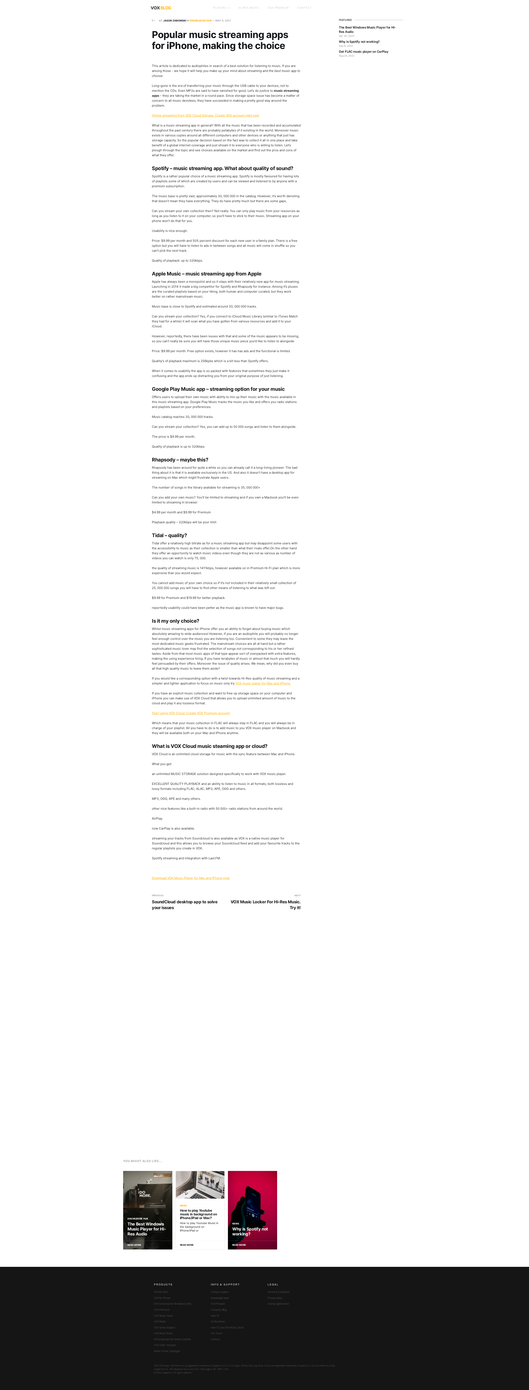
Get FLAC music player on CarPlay (363, 52)
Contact (304, 8)
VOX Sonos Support (164, 1327)
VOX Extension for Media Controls (172, 1339)
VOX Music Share (163, 1333)
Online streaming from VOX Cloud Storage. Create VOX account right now (205, 115)
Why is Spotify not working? (359, 42)
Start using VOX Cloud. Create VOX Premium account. (191, 713)
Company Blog (218, 1309)
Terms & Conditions (279, 1292)
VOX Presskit (218, 1303)
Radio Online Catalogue (167, 1351)
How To (215, 1315)
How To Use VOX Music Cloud (227, 1327)
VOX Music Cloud (163, 1315)
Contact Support (220, 1292)
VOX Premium (162, 1309)
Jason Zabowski (174, 20)
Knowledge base (220, 1298)
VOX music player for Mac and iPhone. (263, 683)
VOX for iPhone (162, 1298)
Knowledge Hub (201, 20)
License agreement (278, 1303)
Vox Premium (278, 8)
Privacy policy (275, 1298)
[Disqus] (226, 980)
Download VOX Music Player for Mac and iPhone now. (191, 878)
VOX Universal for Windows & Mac (172, 1303)
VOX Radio (160, 1321)
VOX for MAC (161, 1292)
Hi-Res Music (249, 8)
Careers (215, 1339)
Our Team (216, 1333)
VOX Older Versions (165, 1345)
